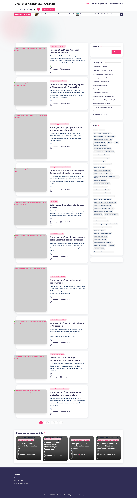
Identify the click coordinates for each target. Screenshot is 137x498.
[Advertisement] (68, 29)
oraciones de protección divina (101, 193)
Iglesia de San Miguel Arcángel (60, 388)
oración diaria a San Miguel (100, 236)
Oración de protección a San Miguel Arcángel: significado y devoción (88, 14)
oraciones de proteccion (100, 186)
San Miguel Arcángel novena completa (103, 251)
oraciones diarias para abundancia (102, 205)
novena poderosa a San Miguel (101, 158)
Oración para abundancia (58, 319)
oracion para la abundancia (111, 214)
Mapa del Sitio (18, 481)
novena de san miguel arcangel (101, 154)
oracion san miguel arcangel (101, 220)
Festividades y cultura (100, 67)
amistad (102, 130)
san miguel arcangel (99, 248)
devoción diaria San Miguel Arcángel (103, 139)
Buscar (96, 46)
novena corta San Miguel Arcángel (102, 148)
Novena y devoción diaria (58, 46)
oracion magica (98, 214)
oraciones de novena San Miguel (102, 183)
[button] (48, 9)
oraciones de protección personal (102, 199)
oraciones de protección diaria (101, 190)
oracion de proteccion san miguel (102, 164)
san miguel (111, 245)
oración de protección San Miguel (102, 233)
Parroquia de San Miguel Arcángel (60, 167)
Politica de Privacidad (21, 483)
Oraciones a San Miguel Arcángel (103, 96)
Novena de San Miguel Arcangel (103, 74)
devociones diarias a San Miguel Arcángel (104, 136)
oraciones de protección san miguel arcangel (105, 202)
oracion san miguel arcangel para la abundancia (105, 224)
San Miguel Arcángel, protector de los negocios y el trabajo (43, 14)
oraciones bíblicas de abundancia (102, 170)
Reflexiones (54, 201)
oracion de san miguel (99, 167)
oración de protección (99, 230)
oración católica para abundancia (102, 227)
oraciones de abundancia (100, 180)
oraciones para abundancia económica (103, 208)
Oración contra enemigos (58, 276)
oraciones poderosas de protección (103, 211)
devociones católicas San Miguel (102, 133)
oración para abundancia (100, 239)
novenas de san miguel (99, 161)
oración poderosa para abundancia (102, 242)
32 (56, 422)
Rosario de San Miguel (57, 233)
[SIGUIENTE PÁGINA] (61, 422)
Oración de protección (57, 354)
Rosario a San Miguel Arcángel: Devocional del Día (27, 446)
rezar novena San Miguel (100, 245)
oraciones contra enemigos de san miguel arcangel (104, 177)
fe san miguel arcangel (99, 142)
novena (116, 142)
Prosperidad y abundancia (58, 81)
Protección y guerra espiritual (59, 124)
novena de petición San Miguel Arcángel (104, 151)
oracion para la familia (99, 217)
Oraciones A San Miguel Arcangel (35, 3)
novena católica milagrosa (100, 145)
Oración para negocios (100, 92)
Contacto (17, 478)
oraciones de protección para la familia (103, 196)
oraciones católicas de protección (102, 173)
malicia (110, 142)
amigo (95, 130)
